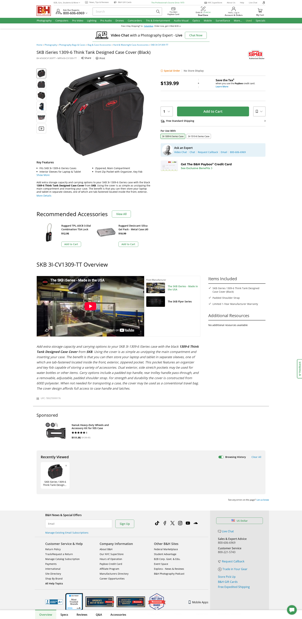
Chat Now (195, 35)
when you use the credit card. (235, 83)
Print (102, 58)
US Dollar (242, 520)
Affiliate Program (109, 568)
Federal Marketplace (166, 549)
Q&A (99, 615)
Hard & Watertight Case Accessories (131, 45)
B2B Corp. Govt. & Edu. (167, 559)
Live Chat (253, 2)
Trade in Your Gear (234, 569)
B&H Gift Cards (228, 582)
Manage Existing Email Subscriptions (66, 532)
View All (121, 214)
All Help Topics (54, 583)
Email (51, 524)
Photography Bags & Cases (72, 45)
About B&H (106, 549)
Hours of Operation (111, 559)
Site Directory (53, 573)
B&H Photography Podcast (169, 573)
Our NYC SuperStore (112, 554)
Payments (51, 564)
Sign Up (125, 524)
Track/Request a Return (59, 554)
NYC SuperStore (215, 2)
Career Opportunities (112, 578)
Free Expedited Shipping (234, 587)
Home (39, 45)
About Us (231, 2)
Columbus (148, 26)
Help (242, 2)
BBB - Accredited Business (54, 601)
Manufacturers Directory (114, 573)
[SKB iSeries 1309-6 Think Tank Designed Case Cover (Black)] (100, 112)
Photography (51, 45)
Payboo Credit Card (111, 564)
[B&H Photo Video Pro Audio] (45, 10)
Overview (45, 615)
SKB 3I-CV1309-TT (159, 45)
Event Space (161, 564)
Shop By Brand (54, 578)
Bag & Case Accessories (99, 45)
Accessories (118, 615)
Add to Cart (212, 111)
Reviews (82, 615)
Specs (64, 615)
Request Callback (233, 561)
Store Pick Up (227, 577)
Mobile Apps (200, 602)
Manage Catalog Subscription (62, 559)
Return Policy (53, 549)
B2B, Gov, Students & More (66, 2)
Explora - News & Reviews (169, 568)
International (52, 568)
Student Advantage (165, 554)
